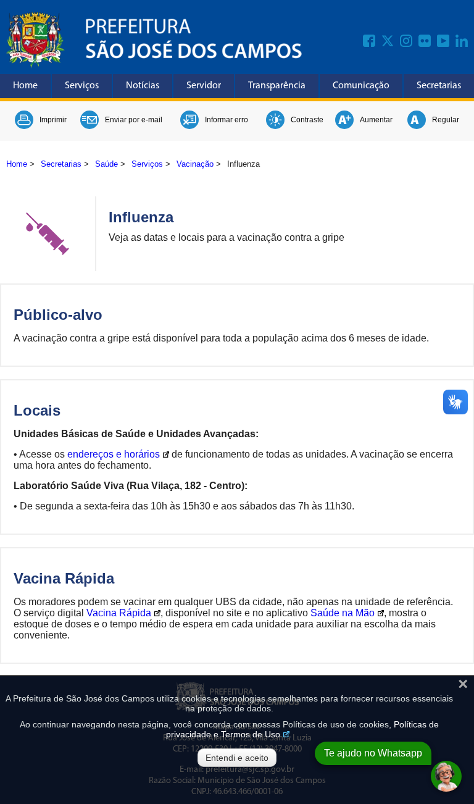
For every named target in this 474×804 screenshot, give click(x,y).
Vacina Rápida (118, 613)
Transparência (277, 86)
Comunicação (361, 86)
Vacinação (195, 164)
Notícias (142, 86)
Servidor (203, 86)
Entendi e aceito (237, 758)
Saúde (106, 164)
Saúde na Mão (342, 613)
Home (25, 86)
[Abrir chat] (446, 776)
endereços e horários (113, 454)
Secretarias (439, 86)
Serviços (82, 86)
